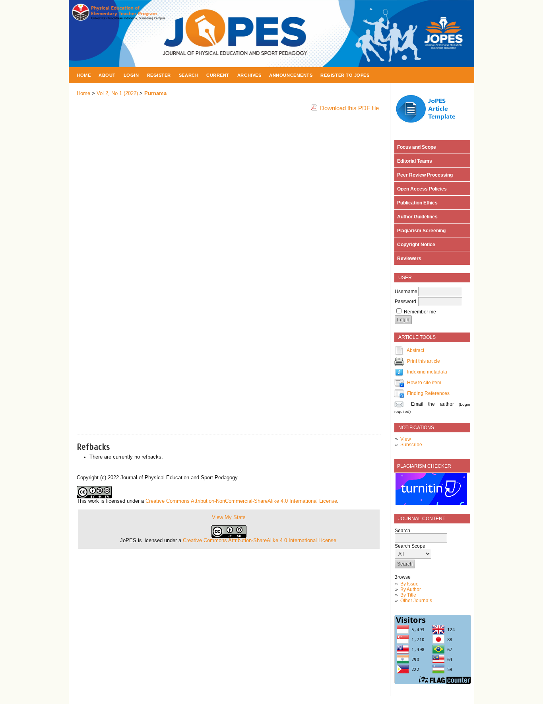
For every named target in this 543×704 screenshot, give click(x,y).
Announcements (290, 75)
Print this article (423, 361)
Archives (249, 75)
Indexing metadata (427, 372)
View (405, 439)
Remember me (420, 312)
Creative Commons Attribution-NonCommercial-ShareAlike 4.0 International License (241, 501)
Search (188, 75)
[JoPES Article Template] (430, 123)
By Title (408, 595)
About (107, 75)
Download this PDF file (349, 108)
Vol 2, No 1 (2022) (117, 93)
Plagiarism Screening (420, 230)
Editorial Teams (413, 161)
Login (131, 75)
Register (159, 75)
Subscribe (411, 444)
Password (405, 301)
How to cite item (424, 382)
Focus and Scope (415, 147)
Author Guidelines (416, 217)
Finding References (428, 393)
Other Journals (416, 600)
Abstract (415, 350)
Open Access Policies (421, 189)
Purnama (155, 93)
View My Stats (229, 517)
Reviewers (408, 258)
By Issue (409, 584)
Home (84, 75)
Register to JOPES (344, 75)
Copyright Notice (415, 244)
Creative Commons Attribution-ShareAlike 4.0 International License (259, 540)
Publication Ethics (416, 203)
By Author (410, 589)
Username (406, 291)
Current (217, 75)
